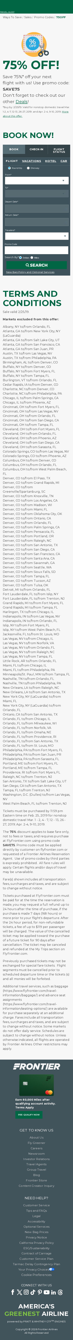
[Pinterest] (40, 1292)
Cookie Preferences (36, 1275)
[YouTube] (47, 1292)
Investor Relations (36, 1159)
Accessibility (36, 1221)
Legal (36, 1216)
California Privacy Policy (36, 1243)
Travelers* (10, 230)
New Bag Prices (36, 1232)
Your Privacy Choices (34, 1269)
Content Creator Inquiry (36, 1186)
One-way (35, 168)
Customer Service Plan (36, 1259)
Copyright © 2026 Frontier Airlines (36, 1329)
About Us (36, 1137)
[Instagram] (26, 1292)
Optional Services (36, 1226)
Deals (22, 101)
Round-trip (17, 168)
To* (6, 187)
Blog (36, 1175)
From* (8, 174)
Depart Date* (11, 201)
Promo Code (11, 244)
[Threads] (60, 1292)
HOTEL (50, 161)
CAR (63, 161)
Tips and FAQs (36, 1210)
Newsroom (36, 1153)
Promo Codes (44, 17)
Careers (36, 1148)
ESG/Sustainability (36, 1248)
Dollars (26, 258)
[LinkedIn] (53, 1292)
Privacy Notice (36, 1237)
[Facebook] (13, 1292)
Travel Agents (36, 1164)
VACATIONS (31, 161)
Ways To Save (12, 17)
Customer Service (36, 1205)
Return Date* (12, 215)
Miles (36, 258)
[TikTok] (33, 1292)
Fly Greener (36, 1143)
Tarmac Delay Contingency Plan (36, 1264)
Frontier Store (36, 1180)
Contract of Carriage (37, 1253)
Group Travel (36, 1169)
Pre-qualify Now (29, 1114)
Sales (27, 17)
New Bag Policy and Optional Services (30, 272)
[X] (19, 1292)
